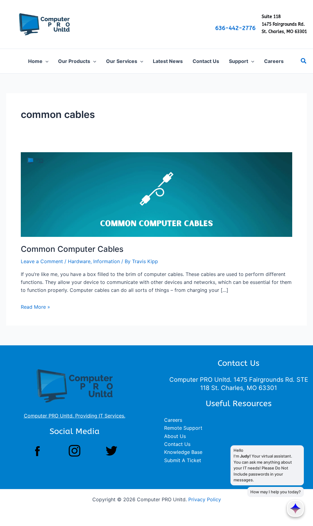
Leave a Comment (42, 261)
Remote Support (183, 428)
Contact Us (177, 444)
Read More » (35, 307)
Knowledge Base (183, 452)
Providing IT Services (99, 416)
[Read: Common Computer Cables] (156, 194)
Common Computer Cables (72, 249)
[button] (45, 61)
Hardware (79, 261)
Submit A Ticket (182, 460)
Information (106, 261)
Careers (173, 420)
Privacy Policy (204, 499)
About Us (175, 436)
